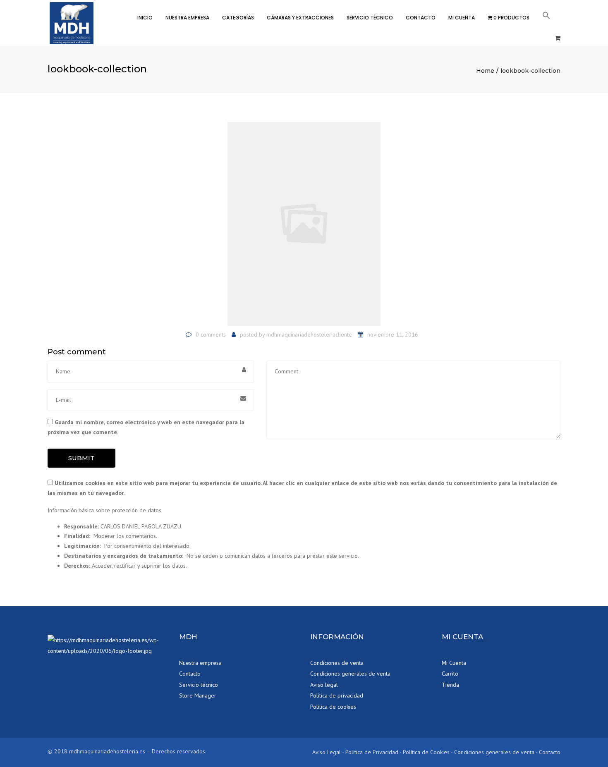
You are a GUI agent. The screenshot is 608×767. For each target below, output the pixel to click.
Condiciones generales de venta (350, 673)
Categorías (238, 17)
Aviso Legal (326, 752)
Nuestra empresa (200, 663)
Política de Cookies (426, 752)
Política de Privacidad (371, 752)
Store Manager (197, 695)
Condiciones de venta (337, 663)
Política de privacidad (336, 695)
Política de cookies (333, 706)
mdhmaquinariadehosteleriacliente (309, 334)
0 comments (211, 334)
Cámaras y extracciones (300, 17)
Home (485, 70)
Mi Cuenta (461, 17)
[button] (546, 17)
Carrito (450, 673)
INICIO (145, 17)
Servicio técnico (370, 17)
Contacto (190, 673)
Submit (81, 458)
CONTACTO (421, 17)
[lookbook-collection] (304, 223)
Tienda (450, 684)
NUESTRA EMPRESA (187, 17)
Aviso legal (324, 684)
